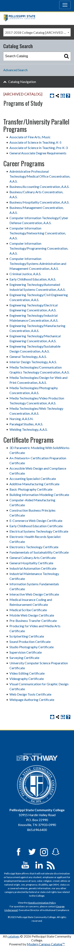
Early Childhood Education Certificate (36, 526)
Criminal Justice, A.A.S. (25, 274)
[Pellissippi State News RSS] (50, 865)
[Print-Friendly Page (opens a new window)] (62, 95)
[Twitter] (32, 851)
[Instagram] (44, 851)
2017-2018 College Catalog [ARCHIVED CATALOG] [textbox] (38, 32)
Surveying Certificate (24, 658)
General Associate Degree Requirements (37, 153)
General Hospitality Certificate (31, 563)
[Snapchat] (55, 851)
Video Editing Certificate (27, 673)
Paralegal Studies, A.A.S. (26, 424)
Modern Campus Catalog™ (45, 944)
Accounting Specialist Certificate (32, 479)
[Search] (66, 56)
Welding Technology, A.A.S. (28, 429)
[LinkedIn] (39, 865)
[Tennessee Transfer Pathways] (37, 757)
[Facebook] (18, 851)
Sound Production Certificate (30, 641)
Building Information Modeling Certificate (39, 495)
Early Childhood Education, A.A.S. (32, 279)
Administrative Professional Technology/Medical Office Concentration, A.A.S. (39, 176)
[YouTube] (25, 865)
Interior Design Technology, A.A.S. (33, 362)
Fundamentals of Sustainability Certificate (39, 552)
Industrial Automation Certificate (32, 568)
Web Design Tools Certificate (30, 694)
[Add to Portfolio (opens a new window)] (52, 95)
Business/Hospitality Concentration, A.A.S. (39, 202)
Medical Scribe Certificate (28, 610)
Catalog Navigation (22, 82)
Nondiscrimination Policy (42, 902)
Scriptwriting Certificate (26, 636)
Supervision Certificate (25, 652)
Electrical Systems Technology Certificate (38, 531)
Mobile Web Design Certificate (31, 615)
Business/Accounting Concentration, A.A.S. (39, 187)
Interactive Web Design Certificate (34, 594)
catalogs (13, 936)
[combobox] (37, 32)
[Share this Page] (57, 95)
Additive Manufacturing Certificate (34, 484)
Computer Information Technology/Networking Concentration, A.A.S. (37, 233)
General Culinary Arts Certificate (32, 558)
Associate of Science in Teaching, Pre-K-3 (38, 148)
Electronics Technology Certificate (33, 547)
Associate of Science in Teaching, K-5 (35, 142)
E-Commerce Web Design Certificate (35, 520)
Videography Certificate (26, 679)
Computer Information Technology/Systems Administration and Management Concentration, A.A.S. (37, 263)
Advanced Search (15, 70)
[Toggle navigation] (65, 5)
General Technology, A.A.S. (28, 356)
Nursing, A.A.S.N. (21, 419)
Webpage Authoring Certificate (31, 700)
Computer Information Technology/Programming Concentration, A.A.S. (38, 248)
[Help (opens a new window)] (68, 95)
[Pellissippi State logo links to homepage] (35, 18)
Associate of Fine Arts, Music (30, 137)
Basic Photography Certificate (30, 489)
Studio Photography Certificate (31, 647)
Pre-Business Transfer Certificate (33, 621)
